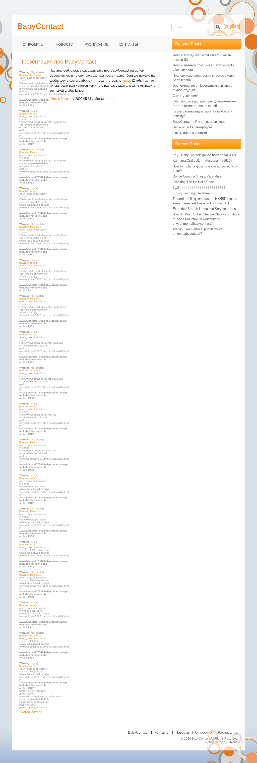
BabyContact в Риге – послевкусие (199, 122)
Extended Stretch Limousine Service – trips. (205, 209)
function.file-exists (30, 75)
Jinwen (233, 742)
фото (110, 99)
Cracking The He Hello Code (193, 182)
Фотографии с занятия (190, 133)
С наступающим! (185, 96)
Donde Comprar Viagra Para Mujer (197, 176)
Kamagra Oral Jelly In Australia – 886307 (202, 160)
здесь (126, 80)
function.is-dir (27, 113)
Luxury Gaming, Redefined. (192, 193)
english (232, 26)
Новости (64, 44)
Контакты (128, 44)
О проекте (33, 44)
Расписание (96, 44)
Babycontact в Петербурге (192, 127)
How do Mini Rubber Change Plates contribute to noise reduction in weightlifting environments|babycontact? (206, 218)
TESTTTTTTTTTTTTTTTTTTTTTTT (199, 187)
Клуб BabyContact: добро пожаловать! (202, 155)
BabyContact (138, 732)
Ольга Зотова (31, 712)
